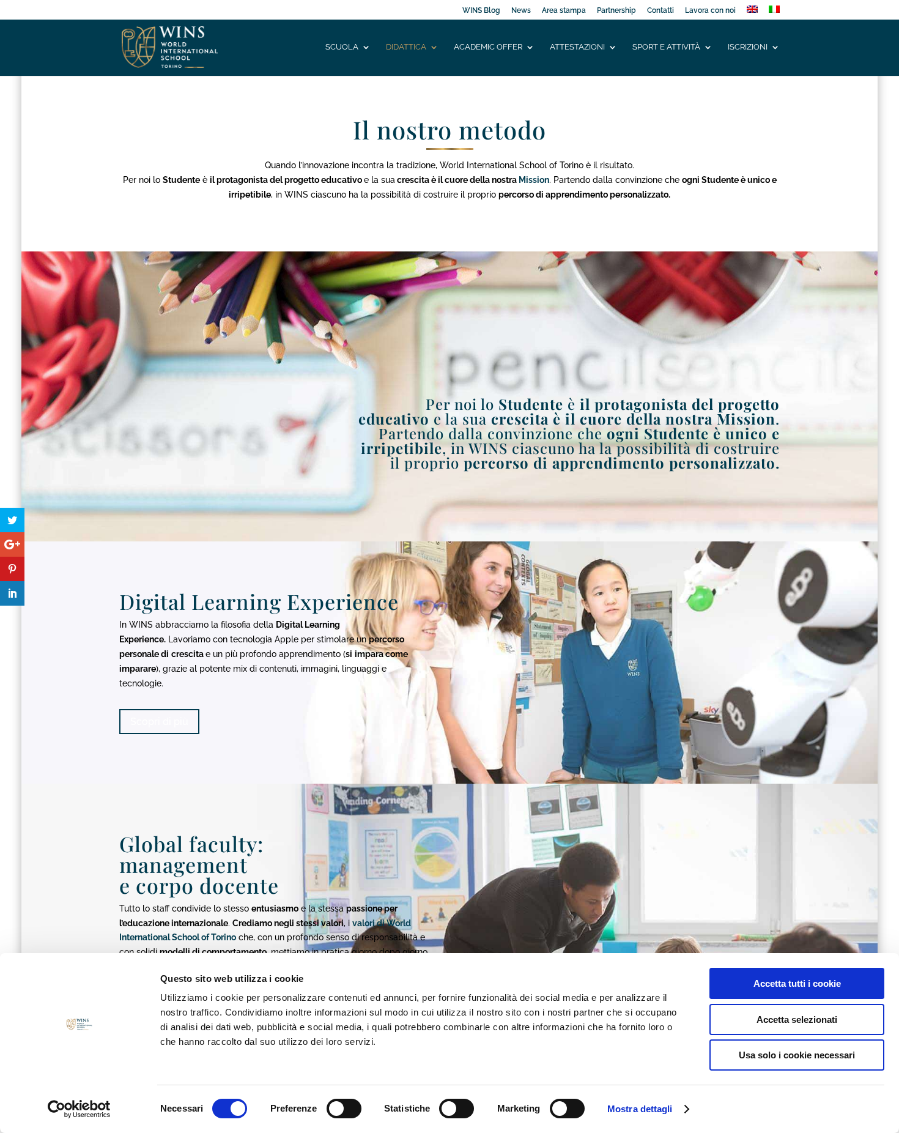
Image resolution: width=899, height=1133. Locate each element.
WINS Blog (481, 11)
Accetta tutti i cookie (797, 983)
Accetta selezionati (797, 1019)
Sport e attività (666, 47)
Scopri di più (159, 721)
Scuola (341, 47)
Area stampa (564, 11)
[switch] (344, 1108)
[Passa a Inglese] (752, 13)
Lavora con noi (710, 11)
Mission (534, 180)
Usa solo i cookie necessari (797, 1055)
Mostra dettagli (640, 1109)
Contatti (660, 11)
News (521, 11)
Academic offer (488, 47)
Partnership (616, 11)
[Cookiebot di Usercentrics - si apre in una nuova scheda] (79, 1109)
